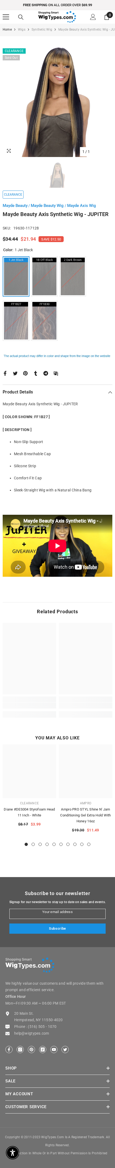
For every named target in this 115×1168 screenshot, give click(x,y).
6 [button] (61, 844)
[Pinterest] (25, 373)
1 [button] (26, 844)
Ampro (85, 803)
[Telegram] (45, 373)
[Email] (55, 373)
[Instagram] (20, 1049)
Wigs (21, 29)
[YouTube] (53, 1049)
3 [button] (40, 844)
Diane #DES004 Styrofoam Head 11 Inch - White (29, 812)
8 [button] (74, 844)
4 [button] (47, 844)
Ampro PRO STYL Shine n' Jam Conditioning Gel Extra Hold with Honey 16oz (85, 815)
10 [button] (88, 844)
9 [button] (81, 844)
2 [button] (33, 844)
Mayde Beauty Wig (48, 205)
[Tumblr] (35, 373)
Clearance (29, 803)
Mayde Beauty (15, 205)
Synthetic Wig (42, 29)
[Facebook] (5, 373)
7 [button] (68, 844)
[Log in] (93, 17)
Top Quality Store (68, 5)
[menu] (6, 17)
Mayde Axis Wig (81, 205)
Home (7, 29)
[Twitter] (15, 373)
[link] (29, 706)
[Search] (21, 17)
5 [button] (54, 844)
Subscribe (57, 928)
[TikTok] (42, 1049)
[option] (57, 5)
